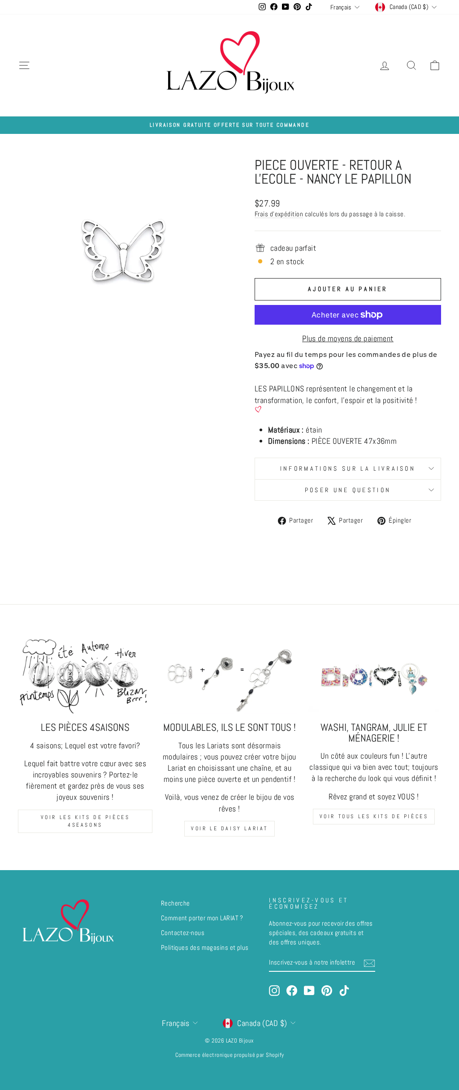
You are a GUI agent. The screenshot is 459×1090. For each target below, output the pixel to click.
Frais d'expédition (279, 214)
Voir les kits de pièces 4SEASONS (85, 821)
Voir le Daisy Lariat (229, 828)
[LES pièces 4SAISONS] (85, 676)
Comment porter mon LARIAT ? (202, 918)
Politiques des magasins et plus (205, 947)
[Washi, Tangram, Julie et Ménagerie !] (374, 676)
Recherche (175, 903)
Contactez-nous (182, 932)
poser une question (348, 490)
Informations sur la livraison (348, 468)
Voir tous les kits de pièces (374, 816)
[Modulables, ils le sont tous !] (229, 676)
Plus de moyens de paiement (348, 338)
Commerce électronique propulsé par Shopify (229, 1055)
